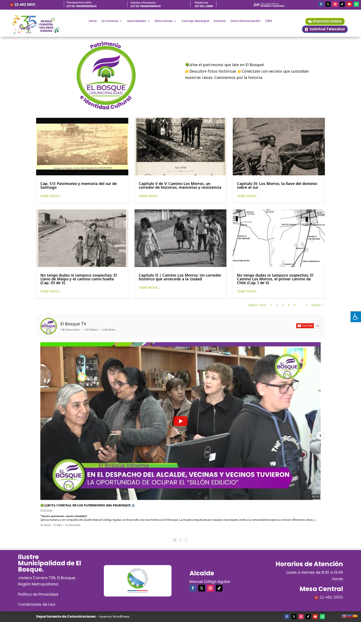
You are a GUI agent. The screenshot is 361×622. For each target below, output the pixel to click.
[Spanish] (355, 615)
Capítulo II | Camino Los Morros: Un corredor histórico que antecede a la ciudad (180, 277)
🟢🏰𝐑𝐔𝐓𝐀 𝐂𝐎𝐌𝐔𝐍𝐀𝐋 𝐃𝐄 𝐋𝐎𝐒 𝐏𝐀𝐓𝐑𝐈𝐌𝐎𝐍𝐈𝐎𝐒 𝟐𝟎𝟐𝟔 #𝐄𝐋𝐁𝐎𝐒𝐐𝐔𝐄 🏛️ (87, 505)
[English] (344, 615)
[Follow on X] (327, 4)
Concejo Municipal (195, 21)
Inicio (93, 21)
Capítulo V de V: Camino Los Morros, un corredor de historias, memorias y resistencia (180, 185)
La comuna (109, 21)
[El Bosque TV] (48, 326)
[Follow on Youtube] (349, 4)
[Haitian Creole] (349, 615)
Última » (317, 305)
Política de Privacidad (38, 594)
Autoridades (136, 21)
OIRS (268, 21)
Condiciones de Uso (36, 604)
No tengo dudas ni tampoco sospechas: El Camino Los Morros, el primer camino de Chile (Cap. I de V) (275, 279)
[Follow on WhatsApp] (356, 4)
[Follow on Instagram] (335, 4)
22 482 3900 (331, 597)
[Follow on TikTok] (342, 4)
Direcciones (164, 21)
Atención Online (327, 21)
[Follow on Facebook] (320, 4)
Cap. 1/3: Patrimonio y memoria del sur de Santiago (78, 185)
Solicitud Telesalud (327, 29)
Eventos (220, 21)
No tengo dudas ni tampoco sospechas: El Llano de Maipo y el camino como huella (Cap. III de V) (78, 279)
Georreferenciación (245, 21)
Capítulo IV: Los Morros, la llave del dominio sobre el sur (277, 185)
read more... (51, 195)
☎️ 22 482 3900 (22, 4)
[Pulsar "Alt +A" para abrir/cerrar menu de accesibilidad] (355, 316)
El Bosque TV (73, 324)
